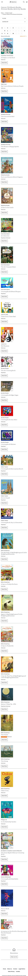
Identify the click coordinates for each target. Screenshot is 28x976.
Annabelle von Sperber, (7, 850)
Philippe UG (4, 819)
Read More (4, 62)
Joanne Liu (3, 344)
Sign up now (14, 956)
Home (4, 968)
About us (9, 968)
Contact (15, 968)
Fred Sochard (9, 55)
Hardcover (3, 59)
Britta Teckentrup (5, 550)
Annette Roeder (5, 368)
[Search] (23, 2)
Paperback (3, 293)
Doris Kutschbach (5, 233)
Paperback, (3, 237)
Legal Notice (22, 968)
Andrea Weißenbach (6, 877)
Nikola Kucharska (5, 175)
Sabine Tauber (4, 467)
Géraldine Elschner (5, 114)
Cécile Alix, (3, 55)
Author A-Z (23, 36)
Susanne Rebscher (17, 850)
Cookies (18, 971)
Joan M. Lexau (4, 314)
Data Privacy (11, 971)
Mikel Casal (4, 84)
